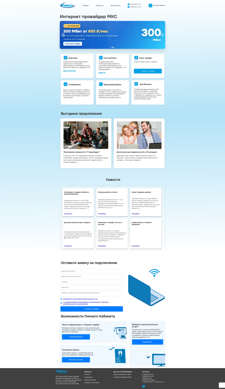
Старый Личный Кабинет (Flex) (122, 377)
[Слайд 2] (112, 47)
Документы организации (91, 382)
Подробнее (68, 214)
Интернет (87, 374)
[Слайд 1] (110, 47)
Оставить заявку (71, 44)
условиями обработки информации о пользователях (82, 302)
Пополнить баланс (76, 360)
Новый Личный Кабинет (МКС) (122, 374)
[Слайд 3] (114, 47)
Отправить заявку (92, 309)
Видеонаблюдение (90, 380)
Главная (86, 5)
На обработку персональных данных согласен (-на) (80, 299)
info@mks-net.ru (147, 378)
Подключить (147, 342)
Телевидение (88, 377)
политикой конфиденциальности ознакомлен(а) (85, 303)
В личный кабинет (76, 337)
